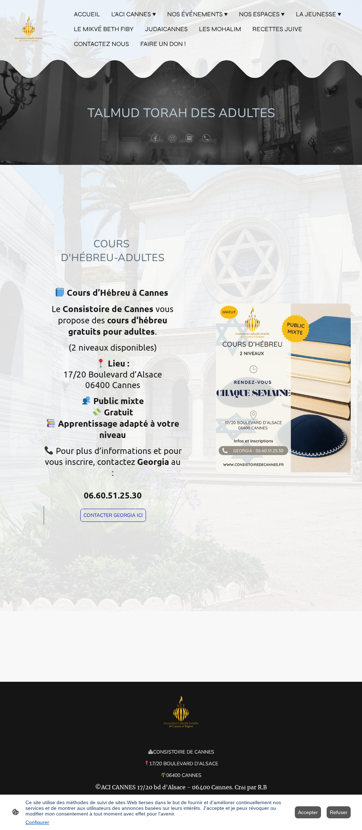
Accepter (308, 812)
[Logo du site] (28, 29)
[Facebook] (155, 138)
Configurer (37, 822)
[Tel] (206, 138)
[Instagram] (172, 138)
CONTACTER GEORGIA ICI (113, 515)
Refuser (339, 812)
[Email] (189, 138)
